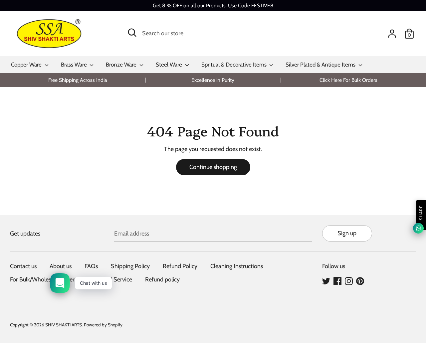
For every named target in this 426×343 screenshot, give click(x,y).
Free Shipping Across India (77, 80)
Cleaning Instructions (236, 266)
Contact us (23, 266)
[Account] (392, 31)
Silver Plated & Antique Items (321, 64)
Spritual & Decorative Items (234, 64)
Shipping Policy (130, 266)
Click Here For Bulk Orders (348, 80)
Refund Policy (180, 266)
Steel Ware (169, 64)
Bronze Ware (122, 64)
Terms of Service (111, 279)
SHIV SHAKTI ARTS (63, 324)
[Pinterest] (360, 280)
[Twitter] (326, 280)
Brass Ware (74, 64)
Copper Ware (27, 64)
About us (61, 266)
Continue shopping (213, 167)
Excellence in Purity (212, 80)
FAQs (91, 266)
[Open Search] (132, 32)
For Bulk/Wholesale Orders (43, 279)
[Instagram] (349, 280)
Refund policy (162, 279)
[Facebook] (337, 280)
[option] (77, 80)
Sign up (346, 233)
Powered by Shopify (103, 324)
